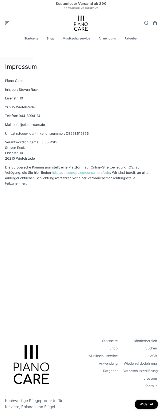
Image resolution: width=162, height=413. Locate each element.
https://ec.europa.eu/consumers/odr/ (81, 172)
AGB (153, 356)
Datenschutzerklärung (140, 371)
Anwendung (108, 363)
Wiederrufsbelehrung (140, 363)
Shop (113, 348)
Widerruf (146, 404)
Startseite (110, 341)
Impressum (148, 378)
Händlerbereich (145, 341)
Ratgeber (110, 371)
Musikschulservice (103, 356)
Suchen (151, 348)
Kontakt (151, 386)
